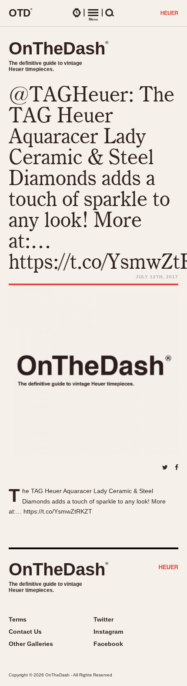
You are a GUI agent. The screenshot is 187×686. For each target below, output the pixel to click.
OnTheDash (58, 48)
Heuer (168, 568)
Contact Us (25, 631)
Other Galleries (31, 643)
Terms (18, 619)
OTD (21, 12)
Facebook (108, 643)
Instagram (108, 631)
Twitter (104, 619)
